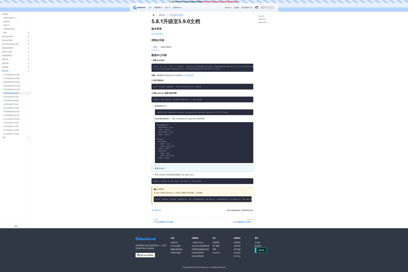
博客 (214, 249)
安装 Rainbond (7, 36)
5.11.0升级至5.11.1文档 (11, 78)
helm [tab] (155, 47)
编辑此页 (157, 210)
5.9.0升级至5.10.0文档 (11, 89)
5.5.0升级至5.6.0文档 (11, 112)
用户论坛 (237, 256)
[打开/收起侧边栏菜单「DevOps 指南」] (28, 40)
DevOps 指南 (7, 40)
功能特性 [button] (157, 7)
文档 (150, 7)
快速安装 (6, 22)
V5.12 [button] (227, 7)
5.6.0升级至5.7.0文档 (11, 108)
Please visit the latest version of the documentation (220, 1)
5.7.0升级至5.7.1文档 (10, 104)
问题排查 (5, 67)
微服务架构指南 (7, 48)
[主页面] (154, 15)
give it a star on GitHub (194, 1)
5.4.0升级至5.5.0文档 (11, 115)
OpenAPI (216, 253)
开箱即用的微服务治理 (200, 249)
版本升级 (5, 71)
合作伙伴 (237, 246)
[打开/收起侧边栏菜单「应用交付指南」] (28, 52)
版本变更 (261, 16)
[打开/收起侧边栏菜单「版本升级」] (28, 71)
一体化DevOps (197, 242)
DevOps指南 (175, 246)
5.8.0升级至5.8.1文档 (11, 97)
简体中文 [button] (247, 7)
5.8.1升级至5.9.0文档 (11, 93)
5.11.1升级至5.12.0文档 (11, 75)
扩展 (3, 137)
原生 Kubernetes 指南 (10, 44)
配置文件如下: (160, 168)
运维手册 (5, 63)
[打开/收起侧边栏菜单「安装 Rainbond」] (28, 36)
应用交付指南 (7, 52)
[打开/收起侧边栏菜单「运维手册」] (28, 63)
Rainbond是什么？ (10, 18)
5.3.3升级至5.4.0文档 (11, 119)
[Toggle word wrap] (247, 66)
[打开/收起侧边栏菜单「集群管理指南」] (28, 55)
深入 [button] (167, 7)
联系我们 (258, 246)
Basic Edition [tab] (166, 47)
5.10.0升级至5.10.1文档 (11, 86)
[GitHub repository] (256, 7)
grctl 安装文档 (187, 75)
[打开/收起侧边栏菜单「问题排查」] (28, 67)
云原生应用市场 (198, 253)
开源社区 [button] (176, 7)
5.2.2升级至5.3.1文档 (11, 134)
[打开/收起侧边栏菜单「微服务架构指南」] (28, 48)
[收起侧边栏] (16, 226)
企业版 (236, 7)
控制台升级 (262, 19)
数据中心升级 (263, 22)
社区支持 (237, 253)
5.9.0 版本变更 (157, 34)
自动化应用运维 (198, 256)
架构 (5, 33)
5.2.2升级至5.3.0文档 (11, 130)
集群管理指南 (7, 56)
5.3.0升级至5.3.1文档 (11, 126)
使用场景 (216, 242)
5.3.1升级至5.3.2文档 (11, 123)
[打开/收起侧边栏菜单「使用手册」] (28, 59)
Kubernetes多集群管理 (200, 246)
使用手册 (5, 59)
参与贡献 (237, 249)
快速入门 (6, 25)
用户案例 (216, 246)
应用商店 (237, 242)
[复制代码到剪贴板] (250, 66)
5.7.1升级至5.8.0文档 (10, 100)
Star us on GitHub (146, 255)
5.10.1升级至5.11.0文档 (11, 82)
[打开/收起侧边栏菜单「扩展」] (28, 137)
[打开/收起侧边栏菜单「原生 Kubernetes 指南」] (28, 44)
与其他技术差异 (9, 29)
